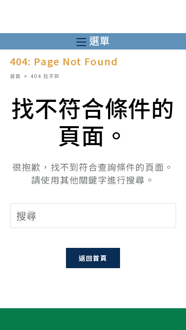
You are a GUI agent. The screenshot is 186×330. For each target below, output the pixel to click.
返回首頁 (93, 258)
